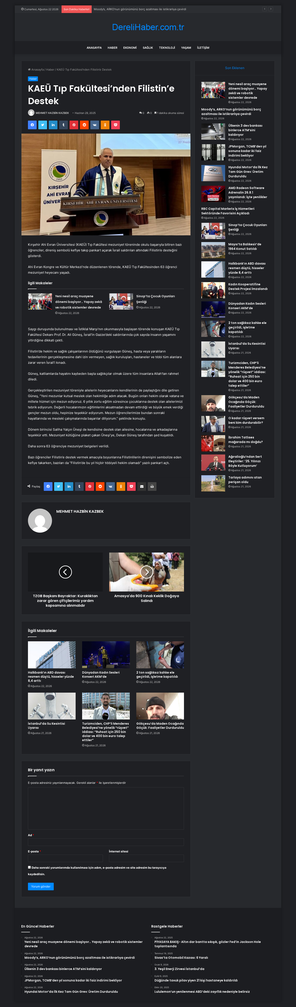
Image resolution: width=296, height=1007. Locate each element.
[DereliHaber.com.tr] (148, 27)
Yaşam (186, 47)
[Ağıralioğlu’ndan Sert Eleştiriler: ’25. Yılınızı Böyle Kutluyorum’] (213, 462)
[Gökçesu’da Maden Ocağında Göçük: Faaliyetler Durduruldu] (160, 706)
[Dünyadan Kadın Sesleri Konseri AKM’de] (106, 654)
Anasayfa (94, 47)
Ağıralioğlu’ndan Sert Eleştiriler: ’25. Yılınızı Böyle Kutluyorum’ (245, 461)
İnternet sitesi (118, 851)
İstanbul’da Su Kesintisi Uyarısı (46, 725)
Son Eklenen (234, 68)
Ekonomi (130, 47)
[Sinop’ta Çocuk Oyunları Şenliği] (121, 301)
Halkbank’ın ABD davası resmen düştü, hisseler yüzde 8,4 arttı (51, 676)
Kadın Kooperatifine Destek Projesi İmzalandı (248, 286)
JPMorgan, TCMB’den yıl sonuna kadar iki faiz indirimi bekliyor (247, 151)
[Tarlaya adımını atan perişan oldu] (213, 483)
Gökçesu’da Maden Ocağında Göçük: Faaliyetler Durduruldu (160, 725)
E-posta (34, 851)
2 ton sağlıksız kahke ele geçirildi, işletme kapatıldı (157, 674)
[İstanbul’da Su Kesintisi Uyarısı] (52, 706)
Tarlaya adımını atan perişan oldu (245, 479)
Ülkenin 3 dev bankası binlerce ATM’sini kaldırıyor (245, 130)
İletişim (203, 47)
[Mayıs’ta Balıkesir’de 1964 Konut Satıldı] (213, 250)
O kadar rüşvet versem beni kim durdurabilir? (246, 420)
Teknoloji (167, 47)
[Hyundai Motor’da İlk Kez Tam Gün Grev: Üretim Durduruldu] (213, 173)
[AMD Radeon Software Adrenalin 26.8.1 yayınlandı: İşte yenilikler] (213, 194)
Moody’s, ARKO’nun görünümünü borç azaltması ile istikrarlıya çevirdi (231, 111)
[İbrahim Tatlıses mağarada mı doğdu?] (213, 443)
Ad (31, 835)
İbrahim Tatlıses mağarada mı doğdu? (245, 439)
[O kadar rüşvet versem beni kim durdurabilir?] (213, 424)
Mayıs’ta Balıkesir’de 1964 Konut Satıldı (244, 246)
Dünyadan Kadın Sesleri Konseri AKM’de (101, 674)
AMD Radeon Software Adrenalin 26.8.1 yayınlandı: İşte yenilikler (247, 192)
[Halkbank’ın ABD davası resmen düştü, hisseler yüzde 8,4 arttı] (52, 654)
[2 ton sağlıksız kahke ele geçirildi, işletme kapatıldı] (160, 654)
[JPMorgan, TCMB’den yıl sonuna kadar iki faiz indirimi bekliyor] (213, 152)
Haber (112, 47)
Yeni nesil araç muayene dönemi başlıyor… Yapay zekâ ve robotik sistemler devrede (78, 302)
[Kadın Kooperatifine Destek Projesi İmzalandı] (213, 290)
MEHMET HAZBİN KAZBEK (52, 113)
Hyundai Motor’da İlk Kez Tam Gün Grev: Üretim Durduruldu (248, 171)
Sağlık (148, 47)
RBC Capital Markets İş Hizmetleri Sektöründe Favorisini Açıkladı (227, 211)
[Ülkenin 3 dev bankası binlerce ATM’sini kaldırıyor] (213, 131)
